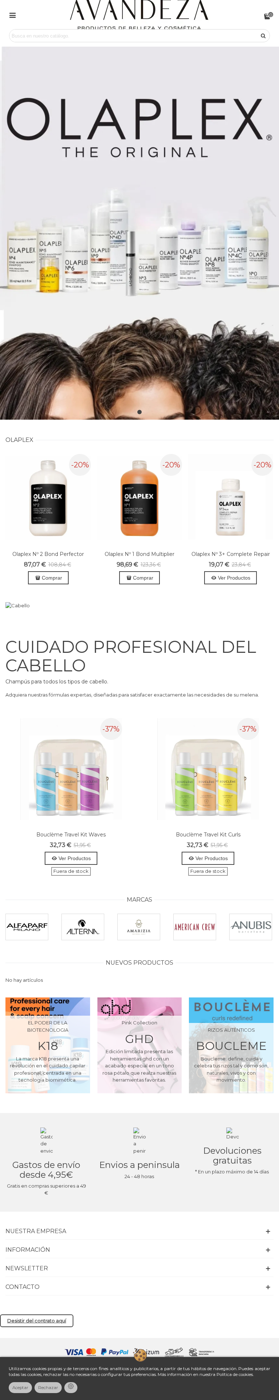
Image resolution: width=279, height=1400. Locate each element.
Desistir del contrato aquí (36, 1320)
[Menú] (12, 14)
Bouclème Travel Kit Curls (208, 834)
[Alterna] (82, 927)
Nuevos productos (139, 962)
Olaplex (19, 439)
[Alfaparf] (26, 927)
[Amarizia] (138, 927)
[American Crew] (194, 927)
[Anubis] (250, 927)
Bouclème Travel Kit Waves (71, 834)
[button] (139, 412)
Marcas (139, 899)
